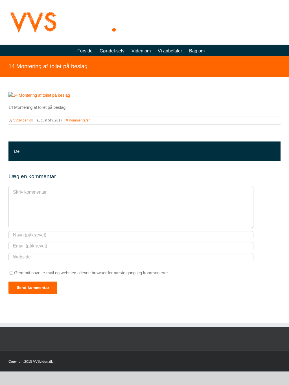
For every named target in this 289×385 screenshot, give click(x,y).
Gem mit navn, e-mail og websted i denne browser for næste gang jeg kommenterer (91, 272)
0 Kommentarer (78, 120)
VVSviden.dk (23, 120)
